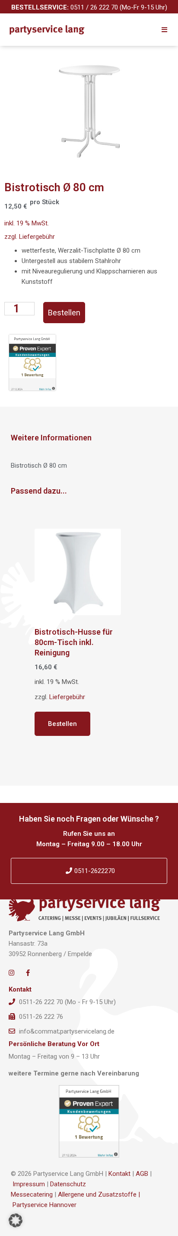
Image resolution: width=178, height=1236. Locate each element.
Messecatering (32, 1194)
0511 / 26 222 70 (94, 7)
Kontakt (119, 1174)
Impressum (29, 1184)
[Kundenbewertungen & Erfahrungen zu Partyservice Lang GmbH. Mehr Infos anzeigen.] (89, 1121)
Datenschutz (68, 1184)
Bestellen (64, 312)
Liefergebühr (37, 237)
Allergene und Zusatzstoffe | (99, 1194)
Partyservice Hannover (44, 1205)
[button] (15, 1220)
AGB (142, 1174)
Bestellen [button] (62, 724)
